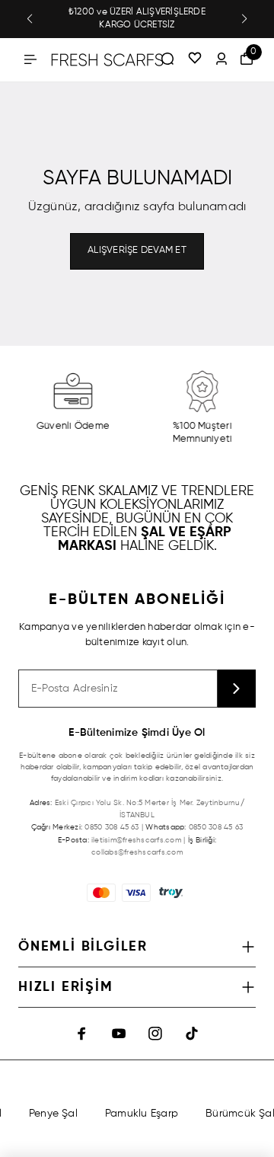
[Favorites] (195, 59)
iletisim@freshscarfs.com (136, 840)
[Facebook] (82, 1033)
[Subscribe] (237, 689)
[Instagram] (155, 1033)
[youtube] (118, 1033)
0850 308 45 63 (111, 827)
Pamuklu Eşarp (140, 1113)
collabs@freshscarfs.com (137, 852)
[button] (29, 19)
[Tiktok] (192, 1033)
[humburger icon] (30, 59)
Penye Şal (51, 1113)
